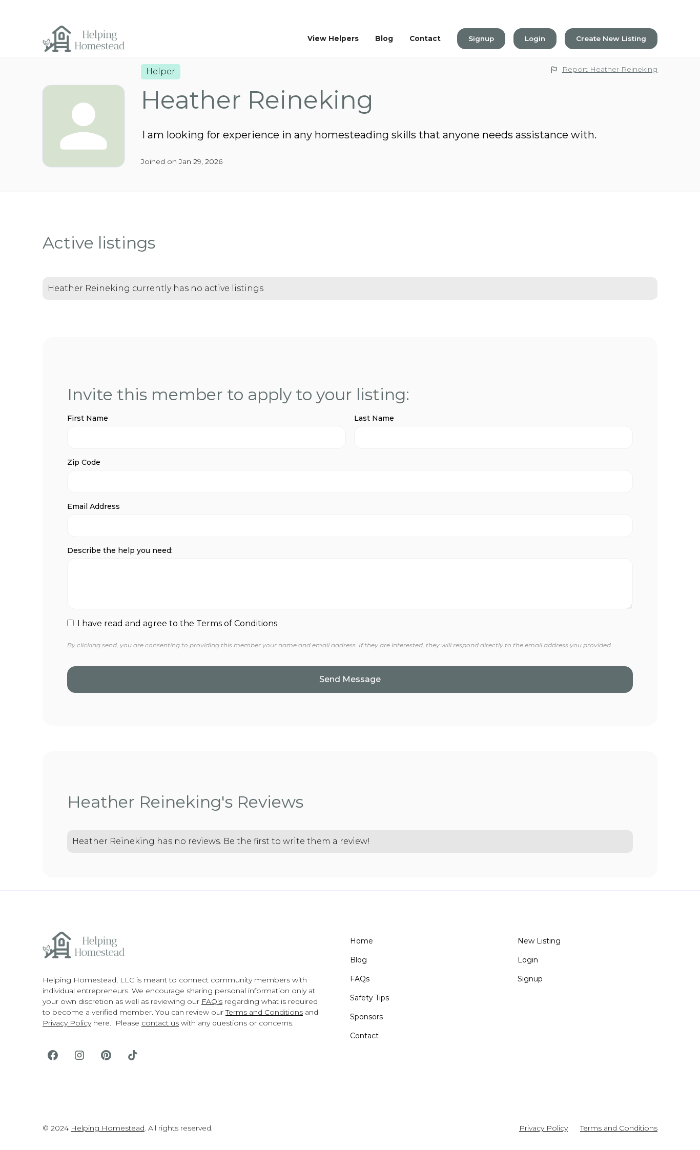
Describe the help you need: (120, 550)
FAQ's (211, 1001)
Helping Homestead (108, 1128)
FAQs (359, 978)
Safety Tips (369, 997)
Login (535, 38)
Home (361, 941)
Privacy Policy (67, 1023)
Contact (425, 38)
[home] (84, 39)
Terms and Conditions (264, 1012)
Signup (481, 38)
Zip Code (83, 462)
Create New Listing (611, 38)
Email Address (93, 506)
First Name (87, 418)
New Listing (539, 941)
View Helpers (333, 38)
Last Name (374, 418)
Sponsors (366, 1016)
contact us (160, 1023)
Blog (384, 38)
